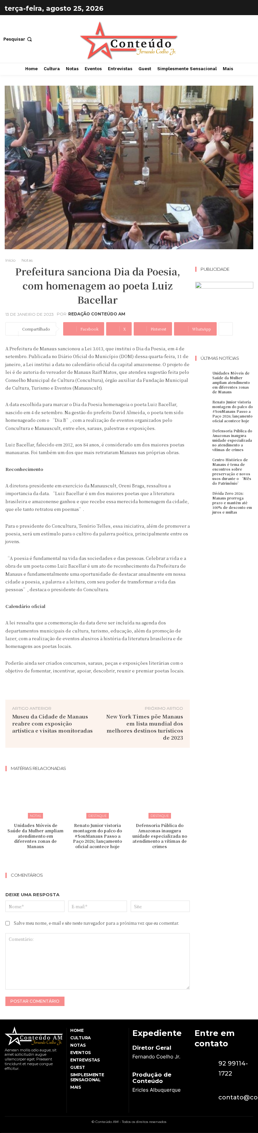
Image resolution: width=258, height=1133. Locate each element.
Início (10, 260)
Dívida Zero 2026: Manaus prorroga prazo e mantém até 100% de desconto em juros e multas (232, 503)
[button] (18, 39)
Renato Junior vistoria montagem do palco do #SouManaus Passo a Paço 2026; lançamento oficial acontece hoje (97, 835)
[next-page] (102, 860)
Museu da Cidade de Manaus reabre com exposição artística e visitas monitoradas (52, 723)
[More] (226, 329)
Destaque (97, 816)
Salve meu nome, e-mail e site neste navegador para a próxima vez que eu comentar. (96, 923)
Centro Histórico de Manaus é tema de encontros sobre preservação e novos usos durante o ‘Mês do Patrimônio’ (231, 471)
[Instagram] (246, 8)
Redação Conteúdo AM (96, 314)
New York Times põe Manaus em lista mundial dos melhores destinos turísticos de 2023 (144, 727)
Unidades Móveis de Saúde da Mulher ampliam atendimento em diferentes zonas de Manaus (35, 835)
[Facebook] (229, 8)
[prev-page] (91, 860)
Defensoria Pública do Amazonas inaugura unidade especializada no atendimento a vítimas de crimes (159, 835)
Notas (27, 260)
